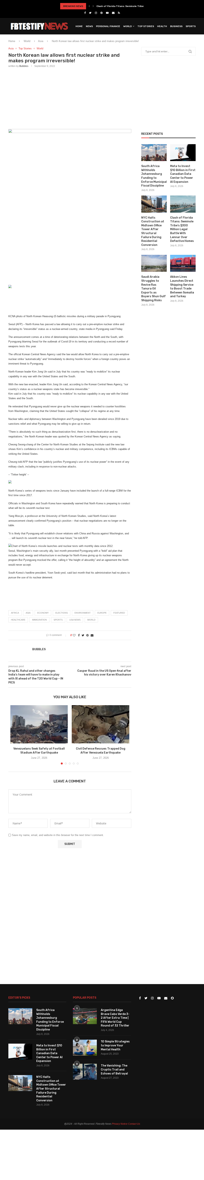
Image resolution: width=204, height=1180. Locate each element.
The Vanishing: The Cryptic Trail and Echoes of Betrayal (114, 1069)
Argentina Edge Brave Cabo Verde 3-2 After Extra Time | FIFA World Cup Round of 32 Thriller (115, 1017)
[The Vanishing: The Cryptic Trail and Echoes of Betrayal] (85, 1072)
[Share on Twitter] (83, 635)
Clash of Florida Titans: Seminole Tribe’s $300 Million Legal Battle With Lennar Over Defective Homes (182, 229)
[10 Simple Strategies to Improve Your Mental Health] (85, 1048)
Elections (61, 613)
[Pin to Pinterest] (87, 635)
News (89, 26)
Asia (11, 48)
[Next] (93, 6)
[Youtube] (107, 12)
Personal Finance (108, 26)
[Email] (113, 12)
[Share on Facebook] (79, 635)
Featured (119, 613)
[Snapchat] (172, 998)
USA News (74, 620)
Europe (102, 613)
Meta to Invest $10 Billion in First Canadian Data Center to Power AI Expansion (182, 173)
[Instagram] (96, 12)
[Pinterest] (101, 12)
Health (162, 26)
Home (79, 26)
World (127, 26)
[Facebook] (85, 12)
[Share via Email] (92, 635)
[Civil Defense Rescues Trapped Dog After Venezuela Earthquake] (100, 724)
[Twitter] (90, 12)
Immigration (39, 620)
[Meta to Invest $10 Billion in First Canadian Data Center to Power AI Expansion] (183, 152)
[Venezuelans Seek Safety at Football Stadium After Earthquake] (39, 724)
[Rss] (119, 12)
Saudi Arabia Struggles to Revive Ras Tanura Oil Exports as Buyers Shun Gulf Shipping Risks (153, 288)
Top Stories (145, 26)
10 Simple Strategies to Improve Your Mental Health (115, 1045)
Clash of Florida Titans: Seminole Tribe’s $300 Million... (129, 6)
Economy (43, 613)
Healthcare (18, 620)
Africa (15, 613)
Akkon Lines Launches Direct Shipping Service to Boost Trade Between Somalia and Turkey (182, 286)
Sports (191, 26)
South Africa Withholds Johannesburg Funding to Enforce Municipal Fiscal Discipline (154, 175)
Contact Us (134, 1123)
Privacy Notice (120, 1123)
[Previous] (89, 6)
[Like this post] (74, 635)
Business (176, 26)
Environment (83, 613)
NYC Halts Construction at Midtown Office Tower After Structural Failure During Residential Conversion (152, 231)
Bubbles (23, 66)
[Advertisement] (70, 97)
